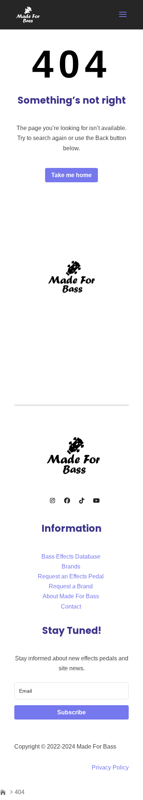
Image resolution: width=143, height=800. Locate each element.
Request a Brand (71, 586)
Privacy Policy (110, 767)
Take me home (71, 175)
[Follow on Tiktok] (82, 500)
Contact (71, 606)
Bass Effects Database (70, 556)
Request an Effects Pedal (71, 576)
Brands (71, 566)
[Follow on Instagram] (52, 500)
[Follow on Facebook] (67, 500)
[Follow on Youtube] (96, 500)
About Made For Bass (71, 596)
